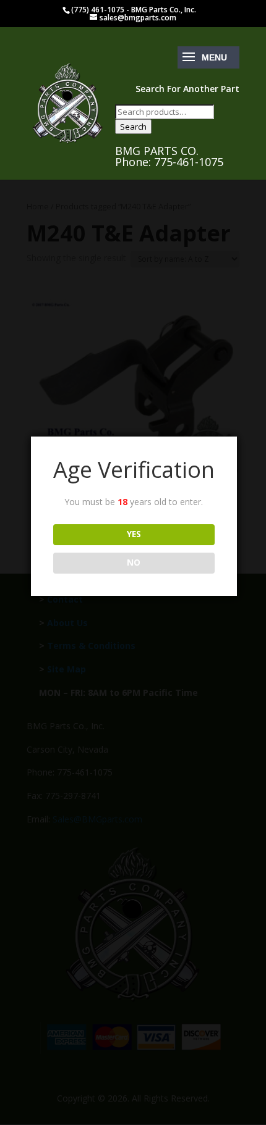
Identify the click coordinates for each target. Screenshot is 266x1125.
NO (133, 562)
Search (133, 126)
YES (134, 534)
